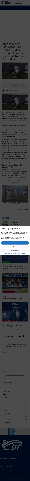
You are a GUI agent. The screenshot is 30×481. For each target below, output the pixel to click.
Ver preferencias (15, 250)
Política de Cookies (8, 253)
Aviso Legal (23, 253)
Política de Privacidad (16, 253)
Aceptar (15, 243)
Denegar (15, 246)
